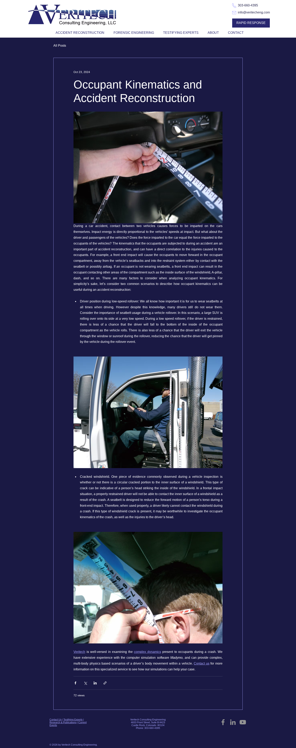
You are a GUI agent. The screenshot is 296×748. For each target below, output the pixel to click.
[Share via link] (105, 683)
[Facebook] (223, 722)
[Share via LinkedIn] (95, 683)
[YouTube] (243, 722)
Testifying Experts (73, 719)
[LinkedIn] (233, 722)
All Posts (59, 45)
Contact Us (56, 719)
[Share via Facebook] (75, 683)
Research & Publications (63, 722)
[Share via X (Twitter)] (85, 683)
